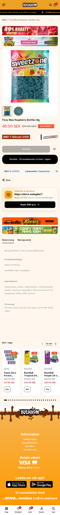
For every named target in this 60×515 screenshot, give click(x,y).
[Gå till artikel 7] (18, 400)
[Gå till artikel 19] (43, 400)
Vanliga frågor (30, 439)
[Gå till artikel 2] (8, 400)
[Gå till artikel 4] (12, 400)
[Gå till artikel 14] (33, 400)
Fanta (6, 369)
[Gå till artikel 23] (51, 400)
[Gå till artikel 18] (41, 400)
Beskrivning (8, 240)
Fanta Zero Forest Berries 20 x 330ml (11, 374)
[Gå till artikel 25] (55, 400)
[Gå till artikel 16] (37, 400)
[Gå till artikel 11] (27, 400)
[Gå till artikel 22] (49, 400)
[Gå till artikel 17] (39, 400)
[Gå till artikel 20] (45, 400)
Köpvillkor (30, 446)
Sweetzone (44, 171)
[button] (54, 149)
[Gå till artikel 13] (31, 400)
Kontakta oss (30, 449)
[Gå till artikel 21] (47, 400)
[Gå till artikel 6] (16, 400)
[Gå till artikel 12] (29, 400)
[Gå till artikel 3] (10, 400)
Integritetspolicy (30, 442)
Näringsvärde (24, 240)
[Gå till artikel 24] (53, 400)
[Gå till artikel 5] (14, 400)
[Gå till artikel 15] (35, 400)
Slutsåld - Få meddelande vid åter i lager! (30, 159)
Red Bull (28, 369)
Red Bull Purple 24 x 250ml (50, 374)
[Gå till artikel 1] (5, 400)
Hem (4, 20)
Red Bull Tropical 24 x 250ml (31, 374)
